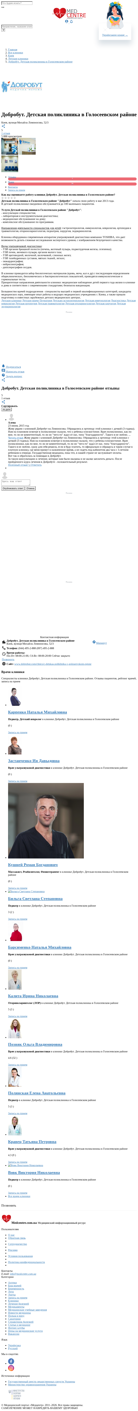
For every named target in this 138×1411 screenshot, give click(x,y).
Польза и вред (16, 1315)
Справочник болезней (20, 1321)
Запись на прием (17, 732)
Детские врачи (30, 300)
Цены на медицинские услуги (25, 1330)
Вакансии (13, 1333)
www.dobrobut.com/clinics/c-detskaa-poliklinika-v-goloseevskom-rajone (52, 664)
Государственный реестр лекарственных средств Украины (41, 1381)
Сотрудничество (17, 1244)
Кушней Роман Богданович (33, 865)
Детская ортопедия (26, 303)
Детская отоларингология (80, 303)
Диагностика (118, 300)
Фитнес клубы (16, 1327)
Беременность (16, 1288)
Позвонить (8, 659)
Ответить (36, 464)
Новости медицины (19, 1312)
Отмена (30, 488)
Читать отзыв (15, 437)
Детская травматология (51, 303)
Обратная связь (17, 1238)
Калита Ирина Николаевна (33, 996)
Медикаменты (16, 1306)
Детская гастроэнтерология (68, 300)
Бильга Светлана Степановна (35, 898)
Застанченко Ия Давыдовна (34, 761)
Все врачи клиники (19, 1196)
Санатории (14, 1318)
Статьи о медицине (19, 1324)
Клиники (13, 1300)
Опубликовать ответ (13, 488)
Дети (11, 1291)
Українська (14, 1345)
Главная (12, 49)
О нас (11, 1235)
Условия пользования (20, 1256)
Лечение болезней (18, 1303)
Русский (13, 1348)
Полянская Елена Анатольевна (36, 1093)
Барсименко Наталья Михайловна (39, 947)
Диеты (12, 1294)
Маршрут (99, 643)
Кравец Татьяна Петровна (32, 1141)
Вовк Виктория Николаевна (34, 1172)
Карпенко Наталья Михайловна (37, 712)
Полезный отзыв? (19, 464)
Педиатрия (46, 300)
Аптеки (12, 1282)
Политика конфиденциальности (26, 1262)
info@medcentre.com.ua (23, 1273)
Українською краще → (115, 35)
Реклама (13, 1250)
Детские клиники (11, 300)
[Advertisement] (69, 337)
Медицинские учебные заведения (27, 1309)
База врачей (14, 1285)
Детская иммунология (97, 300)
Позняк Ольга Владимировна (35, 1044)
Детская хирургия (105, 303)
